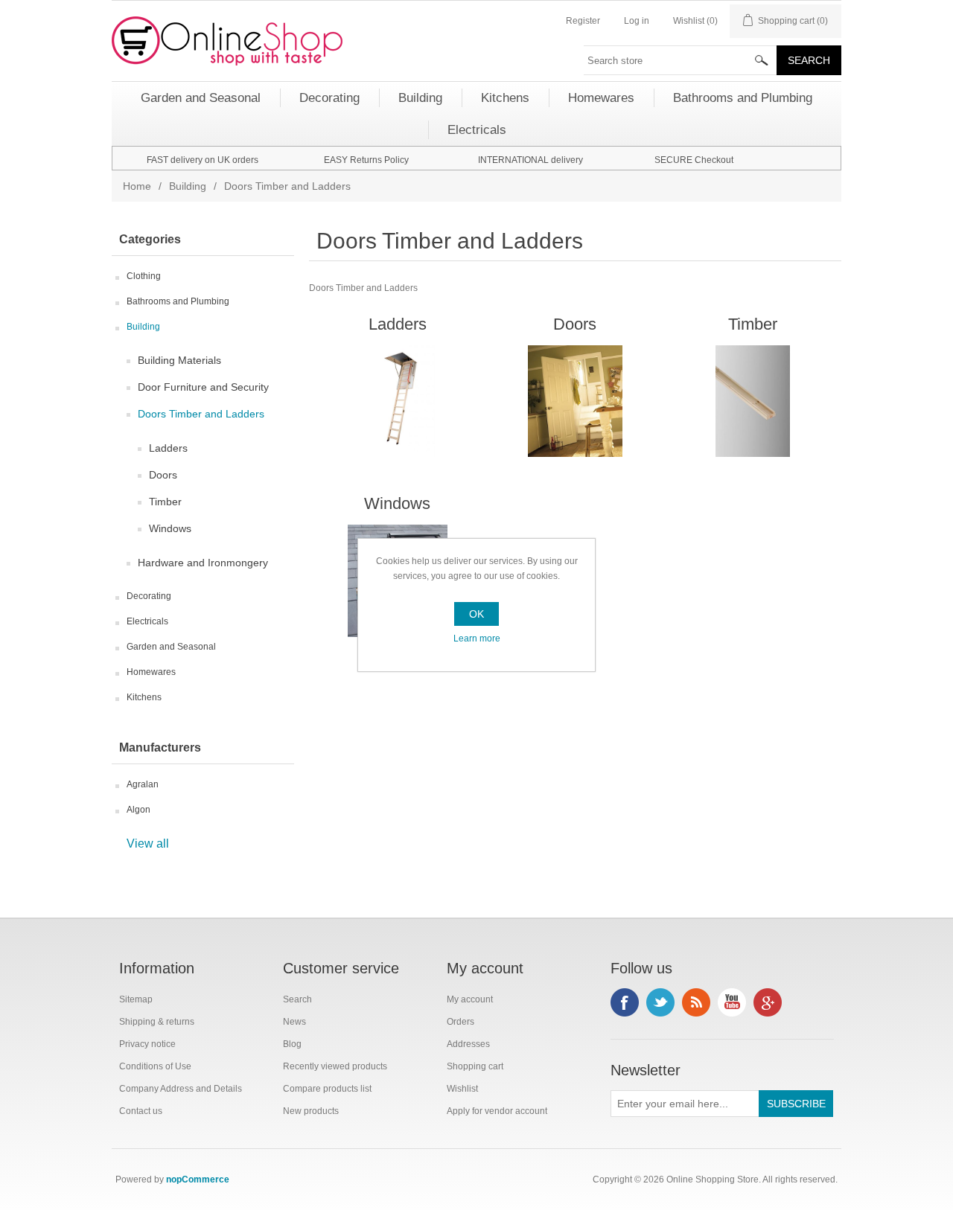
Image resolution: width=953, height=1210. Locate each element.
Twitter (660, 1002)
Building (187, 186)
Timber (165, 502)
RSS (696, 1002)
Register (583, 21)
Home (137, 186)
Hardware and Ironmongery (203, 563)
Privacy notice (147, 1044)
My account (470, 999)
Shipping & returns (156, 1022)
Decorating (149, 596)
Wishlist (462, 1088)
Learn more (476, 638)
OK (476, 614)
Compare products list (327, 1088)
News (294, 1022)
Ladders (168, 448)
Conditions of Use (155, 1066)
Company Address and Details (180, 1088)
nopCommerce (197, 1179)
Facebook (625, 1002)
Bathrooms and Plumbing (178, 301)
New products (311, 1111)
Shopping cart (475, 1066)
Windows (170, 528)
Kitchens (144, 697)
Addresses (468, 1044)
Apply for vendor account (497, 1111)
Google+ (767, 1002)
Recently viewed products (335, 1066)
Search (297, 999)
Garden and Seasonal (171, 646)
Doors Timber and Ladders (201, 414)
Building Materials (179, 360)
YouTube (732, 1002)
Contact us (140, 1111)
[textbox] (680, 60)
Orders (460, 1022)
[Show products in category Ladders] (397, 401)
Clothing (144, 276)
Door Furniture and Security (203, 387)
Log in (636, 21)
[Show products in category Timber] (752, 401)
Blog (292, 1044)
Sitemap (136, 999)
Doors (163, 475)
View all (148, 843)
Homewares (151, 672)
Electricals (147, 621)
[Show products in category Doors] (575, 401)
